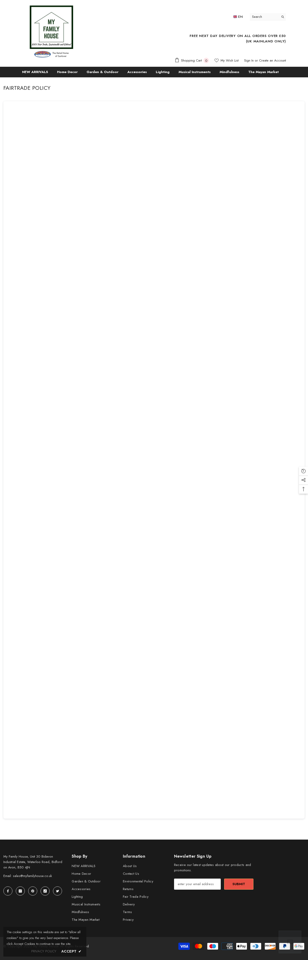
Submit (238, 884)
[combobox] (264, 16)
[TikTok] (45, 891)
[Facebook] (7, 891)
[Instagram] (20, 891)
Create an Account (272, 60)
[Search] (268, 16)
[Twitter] (57, 891)
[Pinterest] (32, 891)
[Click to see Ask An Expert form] (290, 942)
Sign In (249, 60)
